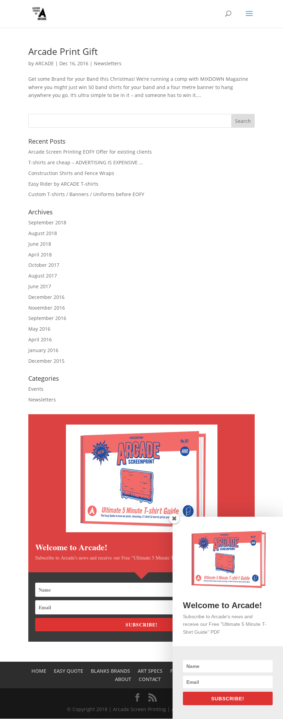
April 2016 (40, 339)
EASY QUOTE (68, 671)
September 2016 (47, 318)
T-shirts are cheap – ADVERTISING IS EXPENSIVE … (85, 162)
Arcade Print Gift (63, 51)
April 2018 (40, 254)
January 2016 (43, 350)
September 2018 (47, 222)
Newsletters (107, 63)
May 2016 (39, 329)
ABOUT (123, 679)
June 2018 (39, 244)
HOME (38, 671)
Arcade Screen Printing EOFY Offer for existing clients (90, 151)
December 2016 (46, 297)
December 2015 (46, 361)
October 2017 (43, 265)
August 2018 (42, 233)
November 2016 (46, 307)
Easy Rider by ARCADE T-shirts (63, 184)
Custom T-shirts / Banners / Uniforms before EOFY (86, 194)
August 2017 (42, 275)
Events (35, 389)
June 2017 (39, 286)
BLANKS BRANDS (110, 671)
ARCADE (44, 63)
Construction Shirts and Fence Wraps (71, 173)
